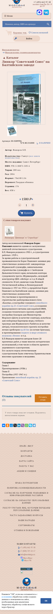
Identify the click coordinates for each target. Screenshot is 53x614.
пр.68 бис (24, 329)
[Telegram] (34, 425)
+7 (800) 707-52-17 (27, 551)
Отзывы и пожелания (26, 530)
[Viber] (22, 425)
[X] (15, 425)
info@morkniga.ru (28, 554)
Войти (29, 38)
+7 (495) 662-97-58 (42, 2)
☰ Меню (8, 15)
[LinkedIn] (19, 425)
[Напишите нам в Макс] (39, 12)
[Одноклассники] (7, 425)
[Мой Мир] (11, 425)
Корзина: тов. (20, 32)
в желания (28, 143)
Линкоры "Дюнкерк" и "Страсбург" (22, 237)
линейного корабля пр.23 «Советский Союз (24, 304)
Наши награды (26, 520)
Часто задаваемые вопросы (26, 515)
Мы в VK (27, 560)
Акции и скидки (26, 471)
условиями (7, 596)
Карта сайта (26, 461)
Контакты (26, 451)
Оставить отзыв (43, 398)
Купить (28, 212)
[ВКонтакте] (3, 425)
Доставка (26, 456)
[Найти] (48, 24)
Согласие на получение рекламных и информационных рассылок (26, 494)
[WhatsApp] (26, 425)
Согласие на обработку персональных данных (26, 501)
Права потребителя (26, 483)
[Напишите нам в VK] (46, 12)
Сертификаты (26, 525)
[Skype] (30, 425)
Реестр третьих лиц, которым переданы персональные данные (26, 509)
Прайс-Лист (26, 446)
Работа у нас (26, 466)
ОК (46, 601)
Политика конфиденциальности (26, 488)
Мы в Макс (27, 558)
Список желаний (39, 32)
